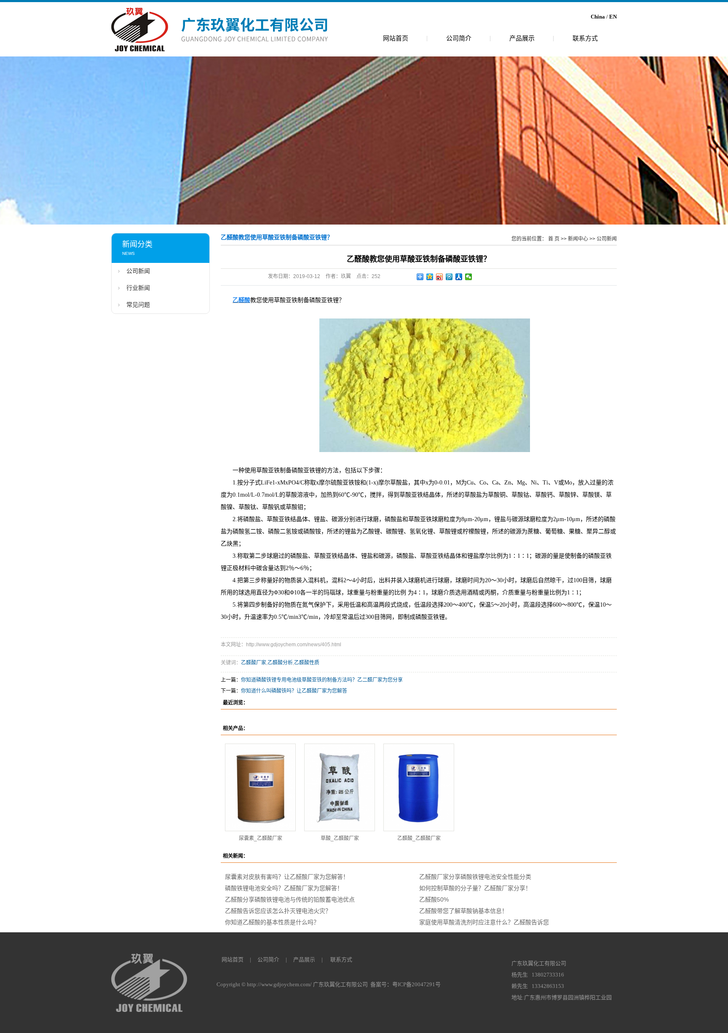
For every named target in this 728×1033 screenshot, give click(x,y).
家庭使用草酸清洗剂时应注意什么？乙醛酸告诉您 (484, 922)
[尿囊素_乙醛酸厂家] (260, 787)
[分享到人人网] (459, 276)
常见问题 (138, 305)
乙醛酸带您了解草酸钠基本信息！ (463, 910)
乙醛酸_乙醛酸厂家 (419, 838)
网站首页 (395, 38)
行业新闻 (138, 288)
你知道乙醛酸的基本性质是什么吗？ (272, 922)
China (598, 16)
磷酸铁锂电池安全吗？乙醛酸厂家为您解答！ (284, 888)
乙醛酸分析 (280, 663)
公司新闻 (138, 271)
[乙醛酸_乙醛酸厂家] (418, 787)
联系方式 (585, 38)
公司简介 (458, 38)
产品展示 (522, 38)
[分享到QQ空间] (430, 276)
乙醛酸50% (434, 899)
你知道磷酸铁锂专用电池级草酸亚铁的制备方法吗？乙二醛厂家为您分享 (322, 680)
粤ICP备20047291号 (416, 984)
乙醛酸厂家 (253, 663)
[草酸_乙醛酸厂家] (339, 787)
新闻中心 (578, 239)
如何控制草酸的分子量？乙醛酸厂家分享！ (475, 888)
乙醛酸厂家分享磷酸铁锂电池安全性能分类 (475, 876)
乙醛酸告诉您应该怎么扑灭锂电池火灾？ (278, 910)
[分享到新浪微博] (439, 276)
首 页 (553, 239)
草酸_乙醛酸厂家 (340, 838)
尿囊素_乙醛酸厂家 (260, 838)
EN (613, 16)
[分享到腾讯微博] (449, 276)
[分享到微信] (468, 276)
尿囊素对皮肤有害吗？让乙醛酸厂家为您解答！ (287, 876)
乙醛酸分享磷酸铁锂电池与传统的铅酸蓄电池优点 (290, 899)
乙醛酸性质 (306, 663)
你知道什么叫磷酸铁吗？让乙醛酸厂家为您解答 (294, 691)
